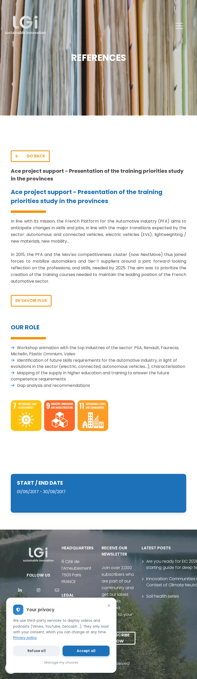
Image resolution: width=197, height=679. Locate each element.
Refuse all (36, 650)
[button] (179, 26)
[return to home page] (25, 26)
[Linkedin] (20, 590)
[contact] (57, 590)
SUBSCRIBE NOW (118, 638)
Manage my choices (61, 662)
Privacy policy (25, 637)
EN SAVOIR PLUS (31, 300)
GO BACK (35, 156)
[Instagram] (38, 590)
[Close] (109, 605)
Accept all (86, 650)
